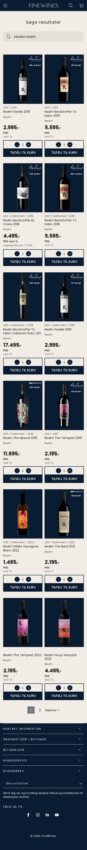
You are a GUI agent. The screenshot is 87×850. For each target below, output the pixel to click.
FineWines (49, 836)
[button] (70, 5)
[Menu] (5, 5)
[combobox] (39, 36)
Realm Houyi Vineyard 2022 (60, 657)
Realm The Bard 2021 (60, 546)
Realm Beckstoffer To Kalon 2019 (60, 113)
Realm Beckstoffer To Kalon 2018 (60, 222)
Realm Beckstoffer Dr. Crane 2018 (19, 222)
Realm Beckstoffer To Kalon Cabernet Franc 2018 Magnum (22, 331)
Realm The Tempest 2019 (63, 438)
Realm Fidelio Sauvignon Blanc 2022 (21, 548)
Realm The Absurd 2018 (20, 438)
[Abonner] (81, 783)
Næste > (52, 710)
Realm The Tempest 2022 (22, 655)
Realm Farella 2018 (58, 329)
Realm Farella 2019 (16, 112)
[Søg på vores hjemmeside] (8, 36)
